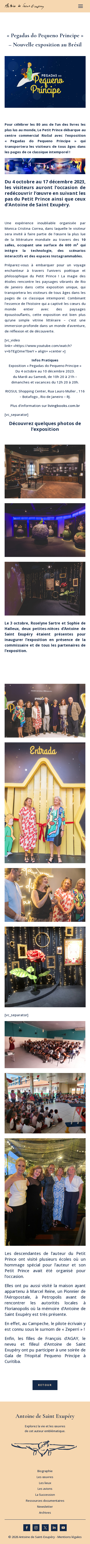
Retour (45, 1385)
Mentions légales (69, 1537)
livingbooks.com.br (64, 405)
